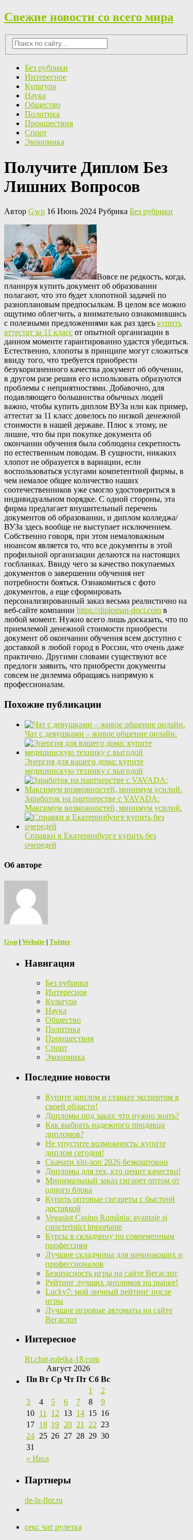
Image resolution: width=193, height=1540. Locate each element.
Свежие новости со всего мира (88, 17)
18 (43, 1424)
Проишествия (49, 123)
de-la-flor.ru (44, 1500)
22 (93, 1424)
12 (55, 1413)
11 (43, 1413)
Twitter (60, 942)
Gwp (36, 211)
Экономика (44, 141)
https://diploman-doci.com (119, 610)
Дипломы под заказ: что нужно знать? (112, 1115)
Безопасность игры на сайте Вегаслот (111, 1273)
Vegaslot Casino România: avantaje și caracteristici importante (106, 1222)
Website (33, 942)
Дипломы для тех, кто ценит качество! (113, 1171)
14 (80, 1413)
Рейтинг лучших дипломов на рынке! (111, 1282)
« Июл (37, 1458)
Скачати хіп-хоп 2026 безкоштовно (106, 1162)
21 (80, 1424)
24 (30, 1435)
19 (55, 1424)
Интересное (45, 77)
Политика (42, 114)
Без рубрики (46, 67)
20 (68, 1424)
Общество (42, 104)
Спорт (36, 132)
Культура (40, 86)
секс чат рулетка (53, 1526)
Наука (35, 95)
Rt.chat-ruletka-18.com (62, 1359)
